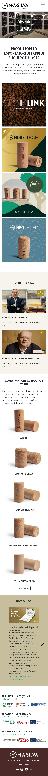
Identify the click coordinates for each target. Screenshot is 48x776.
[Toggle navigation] (43, 5)
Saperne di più (24, 588)
